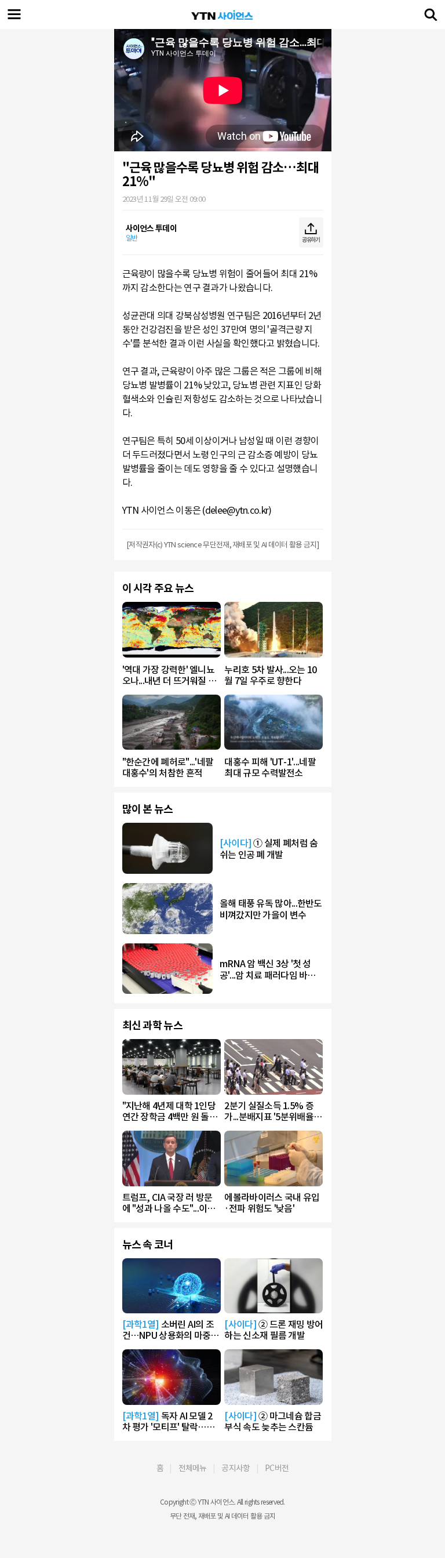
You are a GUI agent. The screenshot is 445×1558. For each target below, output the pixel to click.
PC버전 (277, 1468)
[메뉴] (14, 14)
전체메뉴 (192, 1468)
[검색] (430, 14)
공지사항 (235, 1468)
